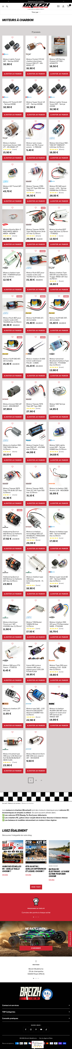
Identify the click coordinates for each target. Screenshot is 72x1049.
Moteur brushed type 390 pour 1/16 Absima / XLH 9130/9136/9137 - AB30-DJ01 (12, 757)
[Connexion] (63, 6)
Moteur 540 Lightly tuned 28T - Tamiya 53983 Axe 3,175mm (58, 447)
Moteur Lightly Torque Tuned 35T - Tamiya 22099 (58, 104)
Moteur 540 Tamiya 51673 (57, 405)
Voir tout (36, 887)
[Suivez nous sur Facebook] (25, 1029)
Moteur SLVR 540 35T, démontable (58, 319)
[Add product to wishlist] (12, 37)
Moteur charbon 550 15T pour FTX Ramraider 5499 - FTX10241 (59, 624)
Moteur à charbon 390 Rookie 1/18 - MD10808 (59, 489)
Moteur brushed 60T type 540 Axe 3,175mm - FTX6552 (59, 231)
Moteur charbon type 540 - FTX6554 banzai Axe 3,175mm (12, 275)
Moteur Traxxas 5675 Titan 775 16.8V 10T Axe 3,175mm (12, 490)
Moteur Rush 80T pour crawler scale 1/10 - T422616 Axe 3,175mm (12, 320)
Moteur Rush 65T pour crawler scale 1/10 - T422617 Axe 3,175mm (35, 275)
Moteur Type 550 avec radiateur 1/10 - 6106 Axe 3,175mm (58, 667)
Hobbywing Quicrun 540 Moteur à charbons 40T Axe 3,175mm (12, 579)
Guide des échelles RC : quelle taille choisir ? (11, 868)
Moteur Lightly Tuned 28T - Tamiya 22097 (11, 60)
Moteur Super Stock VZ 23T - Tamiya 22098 (35, 103)
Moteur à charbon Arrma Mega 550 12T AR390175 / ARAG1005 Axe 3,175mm (35, 535)
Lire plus (5, 874)
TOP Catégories (8, 1012)
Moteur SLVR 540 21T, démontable (35, 319)
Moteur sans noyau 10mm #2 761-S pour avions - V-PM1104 (34, 145)
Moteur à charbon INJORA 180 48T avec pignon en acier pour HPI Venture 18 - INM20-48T (58, 712)
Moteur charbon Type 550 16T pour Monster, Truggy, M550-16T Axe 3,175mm (59, 276)
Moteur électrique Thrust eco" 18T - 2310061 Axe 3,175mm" (12, 624)
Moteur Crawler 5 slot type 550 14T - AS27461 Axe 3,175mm (35, 447)
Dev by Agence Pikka (45, 1038)
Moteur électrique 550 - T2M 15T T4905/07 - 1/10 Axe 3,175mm (59, 145)
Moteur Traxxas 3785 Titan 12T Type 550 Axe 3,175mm (35, 188)
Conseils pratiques (10, 1018)
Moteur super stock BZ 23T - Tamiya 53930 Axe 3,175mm (59, 579)
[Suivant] (41, 780)
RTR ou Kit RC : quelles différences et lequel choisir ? (36, 868)
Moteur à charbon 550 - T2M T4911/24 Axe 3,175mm (12, 447)
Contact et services (10, 1005)
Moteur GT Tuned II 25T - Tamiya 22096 (12, 103)
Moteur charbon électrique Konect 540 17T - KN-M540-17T (12, 145)
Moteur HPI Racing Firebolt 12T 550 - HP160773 (57, 61)
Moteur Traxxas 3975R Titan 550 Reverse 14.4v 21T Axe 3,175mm (35, 231)
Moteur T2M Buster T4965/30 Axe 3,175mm (34, 624)
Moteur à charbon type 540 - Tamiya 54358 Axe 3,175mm (59, 534)
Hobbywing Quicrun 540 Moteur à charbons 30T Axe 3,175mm (12, 534)
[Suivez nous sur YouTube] (41, 1029)
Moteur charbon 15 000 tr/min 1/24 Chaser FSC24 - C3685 (35, 361)
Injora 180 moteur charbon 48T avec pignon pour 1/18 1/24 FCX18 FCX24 (35, 668)
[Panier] (68, 6)
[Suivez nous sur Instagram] (30, 1029)
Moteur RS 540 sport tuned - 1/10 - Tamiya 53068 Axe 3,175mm (58, 188)
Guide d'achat (53, 866)
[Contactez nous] (58, 6)
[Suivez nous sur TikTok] (46, 1029)
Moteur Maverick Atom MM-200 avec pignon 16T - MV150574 (35, 756)
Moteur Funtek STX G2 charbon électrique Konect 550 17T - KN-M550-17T (35, 62)
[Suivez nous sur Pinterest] (36, 1029)
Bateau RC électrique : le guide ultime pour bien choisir (59, 872)
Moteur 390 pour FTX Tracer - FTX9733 (11, 666)
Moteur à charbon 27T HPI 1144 (11, 709)
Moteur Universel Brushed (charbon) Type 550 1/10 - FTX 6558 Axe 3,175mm (59, 362)
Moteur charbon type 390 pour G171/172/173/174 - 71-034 (35, 580)
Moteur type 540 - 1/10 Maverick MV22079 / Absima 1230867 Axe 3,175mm (35, 711)
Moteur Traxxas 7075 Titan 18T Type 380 (34, 405)
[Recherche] (7, 6)
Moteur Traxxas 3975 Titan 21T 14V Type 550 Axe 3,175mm (35, 490)
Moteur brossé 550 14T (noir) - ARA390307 (12, 405)
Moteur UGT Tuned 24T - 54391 (12, 187)
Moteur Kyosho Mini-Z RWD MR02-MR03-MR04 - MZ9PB (12, 231)
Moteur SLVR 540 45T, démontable (12, 360)
